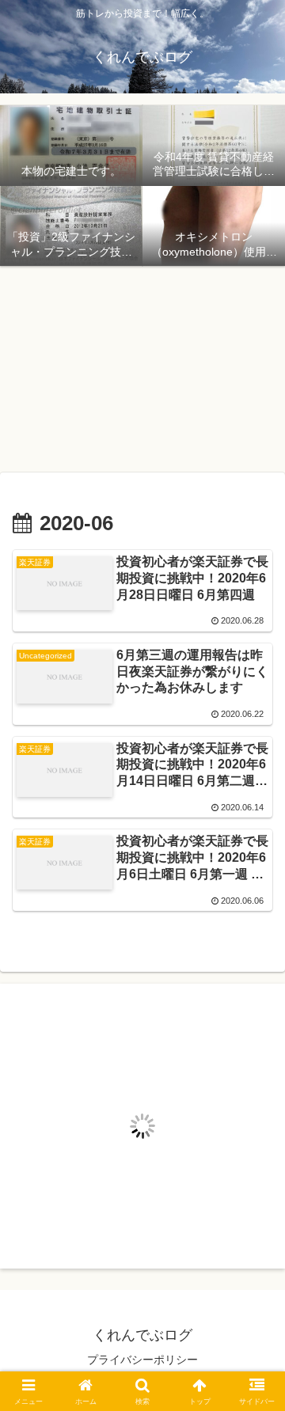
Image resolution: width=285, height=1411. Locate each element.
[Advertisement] (142, 367)
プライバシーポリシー (142, 1359)
